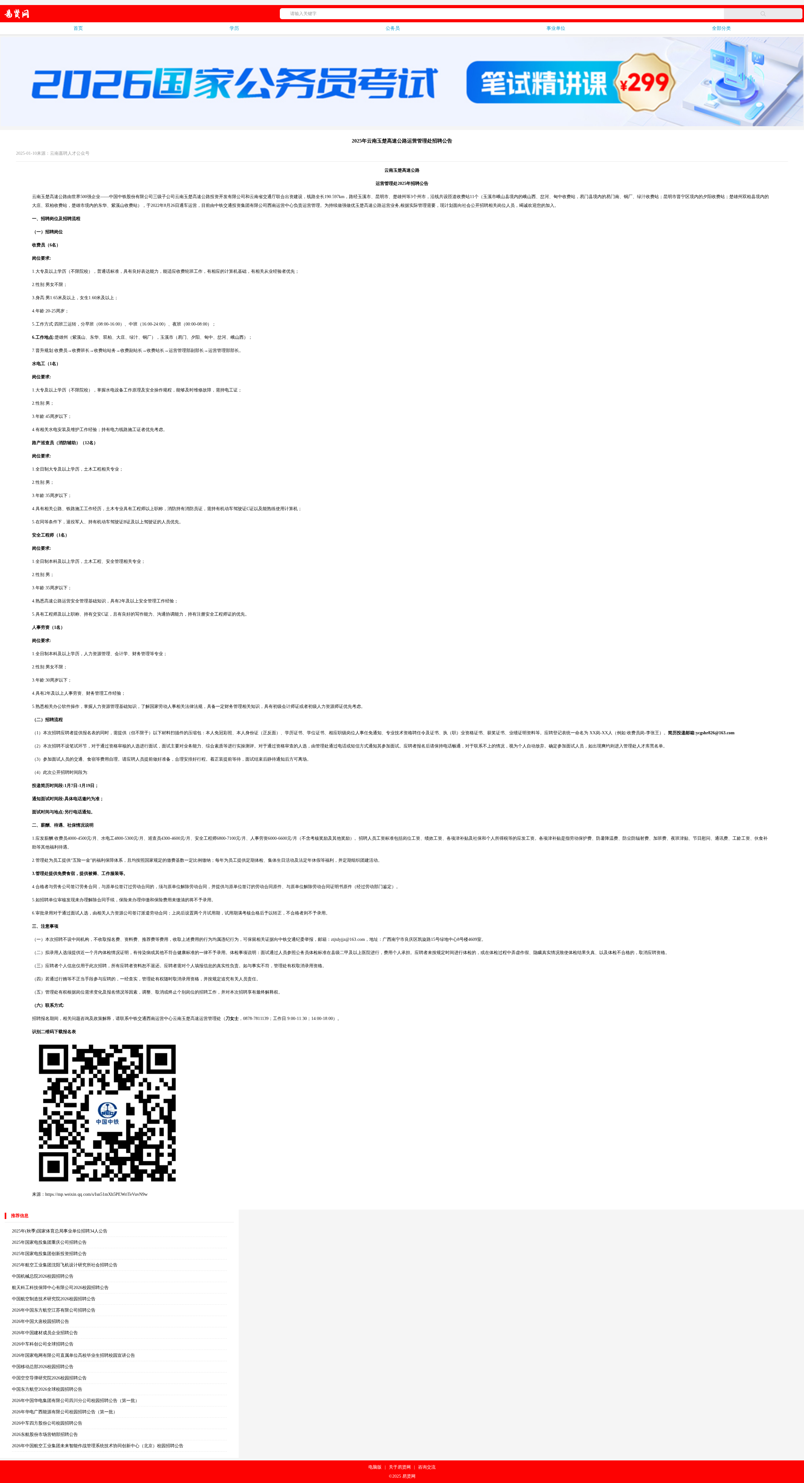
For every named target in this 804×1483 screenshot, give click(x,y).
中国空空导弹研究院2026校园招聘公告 (49, 1378)
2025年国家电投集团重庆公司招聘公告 (49, 1242)
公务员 (393, 28)
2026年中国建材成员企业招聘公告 (45, 1332)
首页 (78, 28)
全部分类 (721, 28)
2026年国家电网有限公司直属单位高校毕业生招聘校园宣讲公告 (73, 1355)
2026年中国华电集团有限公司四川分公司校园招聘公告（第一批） (75, 1400)
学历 (234, 28)
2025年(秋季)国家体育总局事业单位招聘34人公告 (59, 1231)
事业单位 (555, 28)
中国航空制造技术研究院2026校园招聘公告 (53, 1299)
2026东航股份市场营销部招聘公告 (45, 1434)
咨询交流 (427, 1467)
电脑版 (375, 1467)
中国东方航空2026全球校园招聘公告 (47, 1389)
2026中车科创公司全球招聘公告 (42, 1344)
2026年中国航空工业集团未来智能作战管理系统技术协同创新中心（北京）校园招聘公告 (97, 1445)
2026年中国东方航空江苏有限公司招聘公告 (53, 1310)
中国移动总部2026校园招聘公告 (42, 1366)
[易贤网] (17, 13)
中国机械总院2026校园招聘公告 (42, 1276)
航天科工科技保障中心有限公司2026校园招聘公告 (60, 1287)
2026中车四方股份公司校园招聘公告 (47, 1423)
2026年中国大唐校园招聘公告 (40, 1321)
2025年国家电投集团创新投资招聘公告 (49, 1253)
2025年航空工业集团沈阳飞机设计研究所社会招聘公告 (64, 1265)
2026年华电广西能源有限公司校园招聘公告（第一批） (64, 1412)
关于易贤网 (400, 1467)
